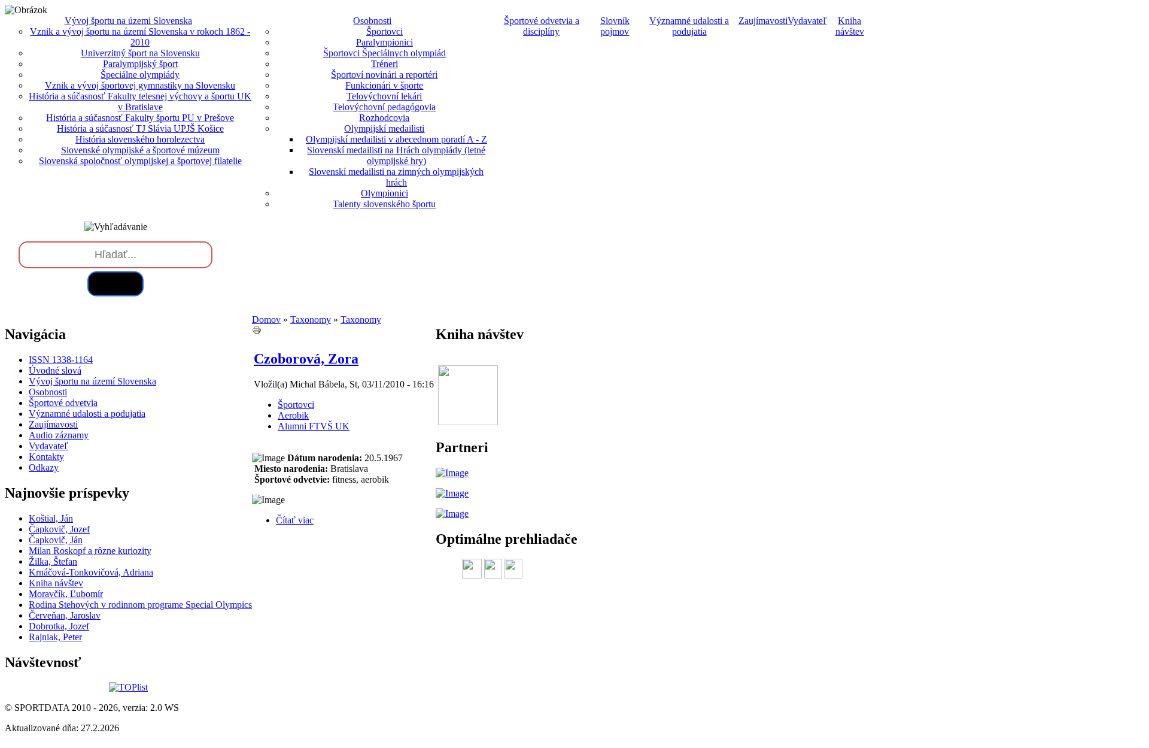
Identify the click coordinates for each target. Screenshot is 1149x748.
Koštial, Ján (51, 518)
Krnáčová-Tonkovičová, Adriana (91, 572)
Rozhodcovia (384, 118)
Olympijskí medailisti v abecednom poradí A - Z (396, 139)
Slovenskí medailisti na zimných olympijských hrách (396, 176)
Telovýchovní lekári (384, 96)
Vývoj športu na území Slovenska (92, 381)
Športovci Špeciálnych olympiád (384, 53)
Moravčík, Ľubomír (66, 594)
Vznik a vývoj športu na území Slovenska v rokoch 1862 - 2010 (140, 36)
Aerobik (293, 415)
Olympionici (384, 193)
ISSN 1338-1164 (61, 360)
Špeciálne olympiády (140, 74)
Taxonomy (310, 319)
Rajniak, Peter (55, 637)
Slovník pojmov (615, 26)
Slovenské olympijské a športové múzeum (140, 150)
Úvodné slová (55, 370)
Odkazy (44, 467)
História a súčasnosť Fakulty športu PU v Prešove (140, 118)
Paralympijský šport (140, 64)
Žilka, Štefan (53, 561)
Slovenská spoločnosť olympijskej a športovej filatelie (140, 161)
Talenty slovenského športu (384, 204)
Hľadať (115, 283)
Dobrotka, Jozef (59, 626)
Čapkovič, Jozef (59, 529)
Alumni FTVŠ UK (313, 426)
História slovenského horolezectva (140, 139)
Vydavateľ (807, 21)
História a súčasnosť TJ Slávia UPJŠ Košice (140, 128)
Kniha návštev (849, 26)
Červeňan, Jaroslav (65, 615)
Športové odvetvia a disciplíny (541, 26)
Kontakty (46, 457)
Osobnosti (48, 392)
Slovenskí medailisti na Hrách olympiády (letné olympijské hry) (396, 155)
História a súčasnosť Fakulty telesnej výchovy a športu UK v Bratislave (140, 101)
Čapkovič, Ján (56, 540)
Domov (266, 319)
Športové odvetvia (63, 403)
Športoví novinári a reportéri (384, 74)
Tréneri (384, 64)
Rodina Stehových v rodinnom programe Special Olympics (140, 604)
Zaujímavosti (763, 21)
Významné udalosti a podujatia (689, 26)
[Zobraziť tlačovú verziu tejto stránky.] (257, 331)
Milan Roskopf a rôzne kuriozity (90, 551)
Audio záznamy (59, 435)
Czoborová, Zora (306, 359)
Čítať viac (295, 520)
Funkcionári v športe (384, 85)
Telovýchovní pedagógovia (384, 107)
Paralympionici (384, 42)
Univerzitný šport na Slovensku (140, 53)
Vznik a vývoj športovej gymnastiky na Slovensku (140, 85)
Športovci (384, 31)
